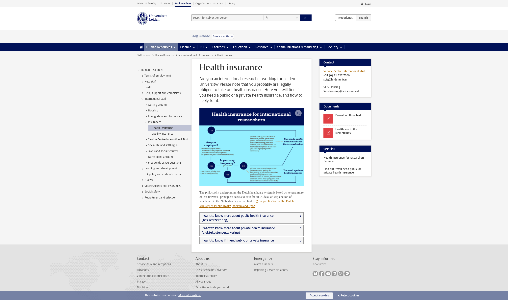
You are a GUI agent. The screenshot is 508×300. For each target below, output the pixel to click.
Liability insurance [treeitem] (162, 134)
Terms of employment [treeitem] (157, 76)
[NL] (345, 17)
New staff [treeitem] (150, 81)
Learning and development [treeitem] (160, 168)
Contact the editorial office (153, 276)
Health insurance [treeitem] (162, 128)
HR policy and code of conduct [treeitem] (163, 174)
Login (368, 4)
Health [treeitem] (148, 87)
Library (231, 3)
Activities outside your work (212, 287)
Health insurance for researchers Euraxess (343, 159)
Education (240, 47)
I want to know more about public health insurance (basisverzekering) (238, 218)
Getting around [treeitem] (157, 105)
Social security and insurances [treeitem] (162, 186)
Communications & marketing (297, 47)
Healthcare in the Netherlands (346, 131)
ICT (202, 47)
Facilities (218, 47)
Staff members (183, 3)
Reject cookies (350, 295)
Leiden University (146, 3)
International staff (187, 55)
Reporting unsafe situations (271, 270)
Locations (143, 270)
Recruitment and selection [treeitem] (160, 197)
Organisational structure (209, 3)
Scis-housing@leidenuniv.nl (341, 91)
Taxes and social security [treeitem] (163, 151)
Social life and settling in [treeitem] (163, 145)
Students (165, 3)
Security (332, 47)
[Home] (140, 47)
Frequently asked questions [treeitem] (164, 163)
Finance (185, 47)
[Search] (306, 17)
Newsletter (319, 264)
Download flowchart (348, 115)
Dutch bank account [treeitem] (160, 157)
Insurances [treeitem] (154, 122)
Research (261, 47)
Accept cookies (319, 295)
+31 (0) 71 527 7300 (336, 75)
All (267, 17)
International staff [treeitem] (155, 99)
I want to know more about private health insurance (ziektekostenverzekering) (238, 230)
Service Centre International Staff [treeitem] (168, 139)
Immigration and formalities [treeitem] (165, 116)
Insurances (207, 55)
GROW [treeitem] (148, 180)
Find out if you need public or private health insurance (342, 170)
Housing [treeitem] (153, 110)
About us (201, 264)
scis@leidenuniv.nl (335, 79)
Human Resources (159, 47)
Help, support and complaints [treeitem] (162, 93)
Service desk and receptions (154, 264)
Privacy (141, 282)
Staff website (144, 55)
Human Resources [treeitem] (152, 70)
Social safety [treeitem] (152, 192)
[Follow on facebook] (321, 273)
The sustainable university (211, 270)
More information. (189, 295)
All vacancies (203, 282)
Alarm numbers (263, 264)
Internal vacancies (206, 276)
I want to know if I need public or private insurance (238, 240)
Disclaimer (143, 287)
